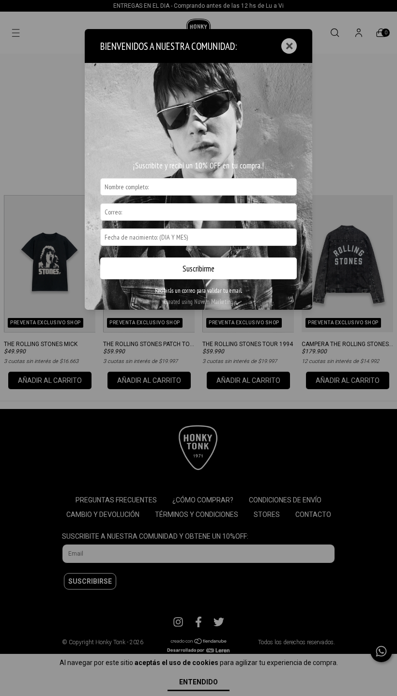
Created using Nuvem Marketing (198, 302)
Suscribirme (198, 268)
